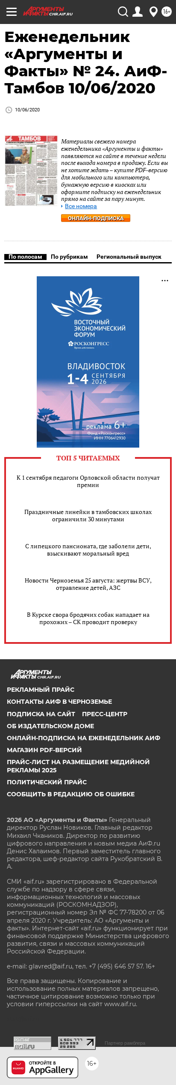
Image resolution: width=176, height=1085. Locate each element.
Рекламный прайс (40, 689)
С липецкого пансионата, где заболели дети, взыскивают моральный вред (88, 549)
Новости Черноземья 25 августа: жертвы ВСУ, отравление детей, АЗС (88, 584)
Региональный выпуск (129, 256)
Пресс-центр (104, 714)
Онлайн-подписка (96, 218)
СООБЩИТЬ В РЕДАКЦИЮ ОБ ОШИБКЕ (71, 794)
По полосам (25, 256)
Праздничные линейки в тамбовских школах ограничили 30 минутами (88, 515)
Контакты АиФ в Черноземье (59, 701)
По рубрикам (69, 256)
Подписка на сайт (41, 714)
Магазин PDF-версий (44, 750)
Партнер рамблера (125, 1043)
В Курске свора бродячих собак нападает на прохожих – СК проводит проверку (88, 618)
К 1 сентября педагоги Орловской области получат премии (88, 481)
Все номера (81, 206)
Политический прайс (47, 782)
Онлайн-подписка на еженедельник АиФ (83, 738)
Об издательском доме (50, 726)
